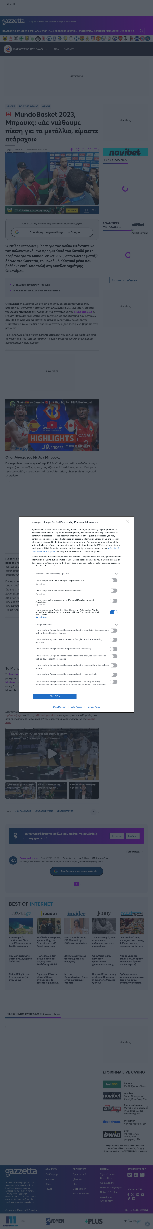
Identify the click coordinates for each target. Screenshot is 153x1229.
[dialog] (76, 615)
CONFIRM (55, 696)
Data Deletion (59, 707)
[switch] (113, 580)
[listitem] (76, 573)
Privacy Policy (93, 707)
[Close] (128, 522)
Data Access (76, 707)
